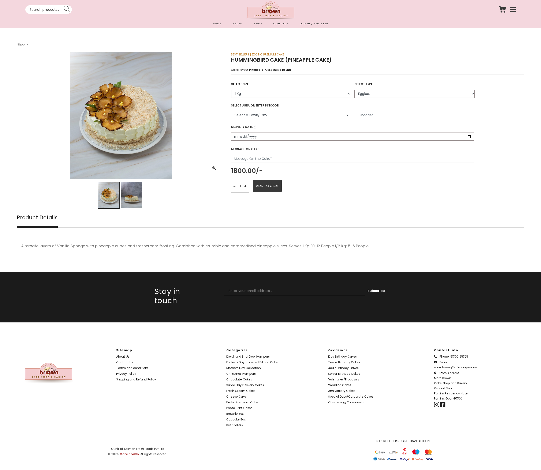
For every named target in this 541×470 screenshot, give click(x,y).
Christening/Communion (346, 402)
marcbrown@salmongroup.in (455, 367)
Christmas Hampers (241, 374)
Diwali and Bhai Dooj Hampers (248, 356)
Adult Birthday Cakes (343, 368)
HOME (217, 23)
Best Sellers (234, 425)
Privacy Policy (126, 374)
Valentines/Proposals (343, 379)
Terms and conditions (132, 368)
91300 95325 (459, 356)
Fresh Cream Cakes (240, 391)
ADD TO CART (267, 185)
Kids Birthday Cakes (342, 356)
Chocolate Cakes (239, 379)
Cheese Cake (236, 396)
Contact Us (124, 362)
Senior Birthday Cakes (344, 374)
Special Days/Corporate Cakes (350, 396)
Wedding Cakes (339, 385)
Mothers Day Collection (243, 368)
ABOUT (237, 23)
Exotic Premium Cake (242, 402)
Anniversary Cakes (341, 391)
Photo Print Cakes (239, 408)
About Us (122, 356)
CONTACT (281, 23)
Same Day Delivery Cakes (245, 385)
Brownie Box (235, 414)
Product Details (37, 218)
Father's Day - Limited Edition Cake (252, 362)
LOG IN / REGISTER (314, 23)
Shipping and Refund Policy (136, 379)
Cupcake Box (236, 419)
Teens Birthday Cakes (344, 362)
